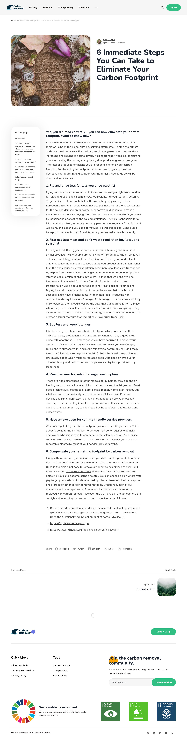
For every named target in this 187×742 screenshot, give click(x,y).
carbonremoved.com (78, 471)
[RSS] (172, 732)
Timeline (84, 7)
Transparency (65, 7)
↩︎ (123, 516)
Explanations (60, 675)
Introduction (20, 138)
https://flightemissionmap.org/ (68, 523)
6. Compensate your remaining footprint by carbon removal (24, 208)
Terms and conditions (23, 670)
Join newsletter (164, 682)
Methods (47, 7)
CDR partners (60, 670)
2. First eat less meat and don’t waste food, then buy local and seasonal (25, 169)
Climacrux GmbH (20, 665)
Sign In (173, 7)
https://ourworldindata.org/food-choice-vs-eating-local (83, 529)
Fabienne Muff (109, 40)
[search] (162, 7)
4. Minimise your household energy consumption (22, 187)
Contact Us (162, 631)
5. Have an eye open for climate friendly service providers (25, 197)
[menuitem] (30, 666)
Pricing (33, 7)
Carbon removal (61, 665)
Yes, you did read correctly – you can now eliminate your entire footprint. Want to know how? (25, 148)
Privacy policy (18, 675)
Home (13, 20)
